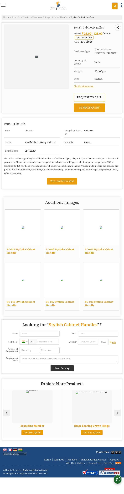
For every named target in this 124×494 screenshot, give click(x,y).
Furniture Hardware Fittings (36, 17)
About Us (59, 459)
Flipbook (114, 459)
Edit (114, 342)
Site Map (108, 463)
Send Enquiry (89, 107)
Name (15, 333)
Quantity (73, 341)
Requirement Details (12, 359)
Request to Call (89, 97)
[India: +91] (24, 342)
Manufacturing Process (93, 459)
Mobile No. (13, 341)
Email (74, 333)
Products (16, 17)
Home (6, 17)
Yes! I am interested (62, 181)
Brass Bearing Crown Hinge (68, 426)
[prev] (6, 413)
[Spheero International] (58, 5)
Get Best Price (84, 37)
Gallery (81, 463)
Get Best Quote (68, 432)
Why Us (70, 463)
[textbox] (103, 342)
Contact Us (94, 463)
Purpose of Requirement (12, 350)
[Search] (115, 6)
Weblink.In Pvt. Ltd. (38, 473)
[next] (117, 413)
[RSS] (118, 463)
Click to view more (83, 86)
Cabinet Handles (60, 17)
